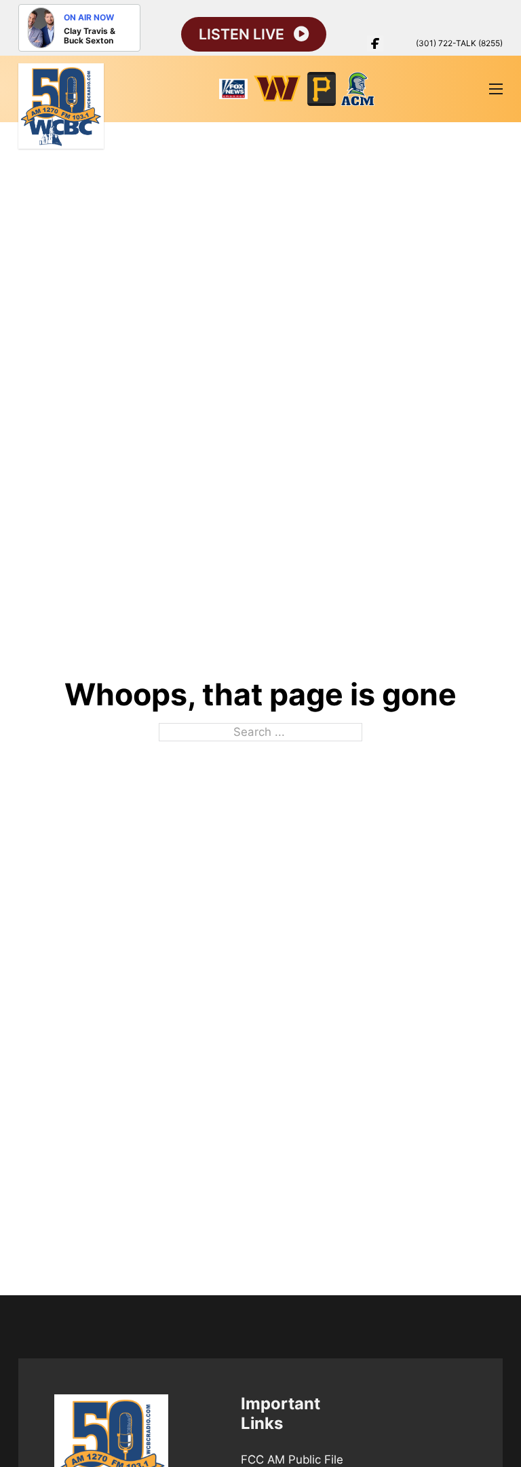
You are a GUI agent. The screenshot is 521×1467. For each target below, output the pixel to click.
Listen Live (241, 34)
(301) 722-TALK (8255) (459, 43)
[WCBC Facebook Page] (375, 43)
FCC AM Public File (292, 1459)
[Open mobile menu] (496, 88)
